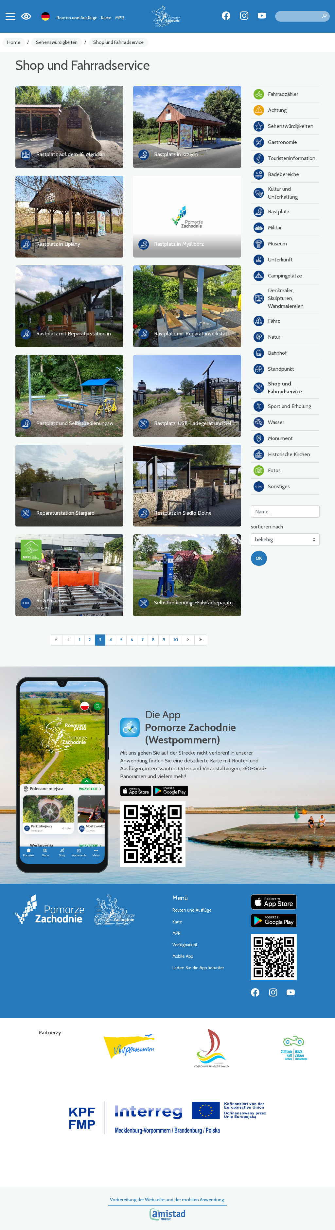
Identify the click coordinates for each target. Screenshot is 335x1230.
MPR (119, 17)
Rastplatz (279, 211)
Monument (280, 438)
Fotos (274, 470)
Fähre (274, 321)
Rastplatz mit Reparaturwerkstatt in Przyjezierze (209, 333)
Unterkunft (280, 260)
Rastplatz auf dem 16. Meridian (70, 154)
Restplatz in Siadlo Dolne (183, 513)
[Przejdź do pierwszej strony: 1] (56, 640)
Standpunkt (281, 369)
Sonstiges (279, 486)
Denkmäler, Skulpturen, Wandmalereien (286, 298)
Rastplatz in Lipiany (58, 244)
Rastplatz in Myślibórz (179, 244)
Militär (275, 227)
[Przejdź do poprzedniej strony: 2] (68, 640)
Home (13, 42)
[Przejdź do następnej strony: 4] (188, 640)
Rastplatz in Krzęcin (176, 154)
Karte (106, 17)
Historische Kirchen (289, 454)
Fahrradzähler (283, 94)
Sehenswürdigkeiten (57, 42)
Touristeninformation (291, 158)
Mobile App (182, 956)
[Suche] (324, 16)
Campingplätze (285, 276)
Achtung (277, 110)
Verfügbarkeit (184, 944)
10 (175, 639)
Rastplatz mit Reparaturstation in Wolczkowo (87, 333)
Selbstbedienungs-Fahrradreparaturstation (202, 602)
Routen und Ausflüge (77, 17)
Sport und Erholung (289, 406)
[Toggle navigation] (10, 16)
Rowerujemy (50, 600)
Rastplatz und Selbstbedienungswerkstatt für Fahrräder (98, 423)
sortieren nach (267, 527)
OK (259, 558)
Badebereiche (283, 174)
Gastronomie (282, 142)
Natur (274, 337)
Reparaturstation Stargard (65, 513)
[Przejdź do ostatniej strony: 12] (200, 640)
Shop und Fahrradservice (118, 42)
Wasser (276, 422)
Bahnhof (277, 353)
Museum (277, 244)
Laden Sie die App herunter (198, 967)
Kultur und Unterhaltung (283, 193)
